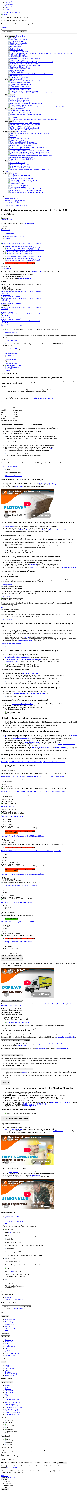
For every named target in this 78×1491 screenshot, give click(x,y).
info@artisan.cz (30, 223)
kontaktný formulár (30, 1106)
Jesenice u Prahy (10, 1392)
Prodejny (7, 173)
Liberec (10, 1005)
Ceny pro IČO (9, 2)
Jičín (6, 1394)
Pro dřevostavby (9, 109)
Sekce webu (5, 1316)
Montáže (7, 1348)
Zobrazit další (5, 305)
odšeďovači (33, 567)
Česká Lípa (17, 1005)
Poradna (7, 1343)
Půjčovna (7, 1350)
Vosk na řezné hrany (11, 661)
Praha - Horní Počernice (12, 1399)
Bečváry (63, 1004)
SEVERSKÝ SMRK (11, 349)
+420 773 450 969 (40, 1104)
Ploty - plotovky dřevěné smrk (14, 204)
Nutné (5, 1480)
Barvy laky (8, 1326)
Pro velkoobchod (10, 1368)
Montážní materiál (10, 131)
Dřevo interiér (9, 79)
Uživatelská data (8, 1485)
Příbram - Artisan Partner (12, 1411)
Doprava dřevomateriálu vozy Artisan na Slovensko (16, 1040)
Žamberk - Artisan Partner (12, 1414)
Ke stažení (8, 1372)
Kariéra (7, 7)
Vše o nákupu (9, 6)
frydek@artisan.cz (28, 1104)
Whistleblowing (9, 1375)
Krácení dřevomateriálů (12, 1353)
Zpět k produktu (5, 230)
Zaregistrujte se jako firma (13, 1129)
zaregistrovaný (13, 1172)
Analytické (6, 1481)
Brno (49, 1004)
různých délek (19, 486)
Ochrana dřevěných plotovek (13, 476)
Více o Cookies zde (12, 1467)
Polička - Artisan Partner (12, 1409)
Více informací (62, 1462)
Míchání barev (9, 1352)
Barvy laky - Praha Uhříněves (13, 1402)
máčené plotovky (25, 485)
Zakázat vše (4, 1476)
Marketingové (7, 1483)
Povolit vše (11, 1477)
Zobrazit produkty (6, 585)
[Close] (1, 1291)
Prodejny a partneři (7, 1382)
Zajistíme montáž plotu (11, 340)
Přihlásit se (4, 27)
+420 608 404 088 (11, 12)
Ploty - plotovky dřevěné (12, 202)
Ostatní (4, 1362)
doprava (10, 1232)
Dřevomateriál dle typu (11, 198)
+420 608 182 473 (67, 1102)
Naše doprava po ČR (11, 332)
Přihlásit (26, 1306)
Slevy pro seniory (35, 1175)
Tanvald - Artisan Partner (12, 1412)
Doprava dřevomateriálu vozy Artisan (12, 1000)
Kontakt (7, 9)
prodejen (11, 1252)
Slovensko (8, 238)
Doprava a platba (10, 1341)
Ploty (6, 161)
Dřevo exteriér (9, 95)
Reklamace (8, 1370)
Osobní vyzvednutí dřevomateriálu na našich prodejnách (17, 1068)
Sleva (6, 240)
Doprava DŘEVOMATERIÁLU (15, 236)
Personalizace (7, 1487)
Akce (6, 171)
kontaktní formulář (61, 1048)
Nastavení (4, 1477)
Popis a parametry (10, 233)
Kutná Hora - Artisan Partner (13, 1407)
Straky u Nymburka (40, 1004)
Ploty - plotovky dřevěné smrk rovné (16, 205)
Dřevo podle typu (10, 36)
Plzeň (59, 1004)
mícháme (11, 1271)
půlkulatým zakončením (46, 483)
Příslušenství (8, 235)
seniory (49, 747)
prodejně (24, 1072)
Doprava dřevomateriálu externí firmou (12, 1055)
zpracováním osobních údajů (19, 1308)
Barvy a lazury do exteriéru (9, 466)
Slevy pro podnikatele (11, 1345)
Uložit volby (5, 1489)
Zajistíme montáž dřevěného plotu (11, 643)
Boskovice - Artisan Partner (13, 1406)
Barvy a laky (8, 121)
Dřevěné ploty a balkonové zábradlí (15, 200)
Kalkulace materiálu (11, 1355)
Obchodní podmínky (11, 1374)
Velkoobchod (9, 4)
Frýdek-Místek (9, 1390)
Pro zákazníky (6, 1336)
